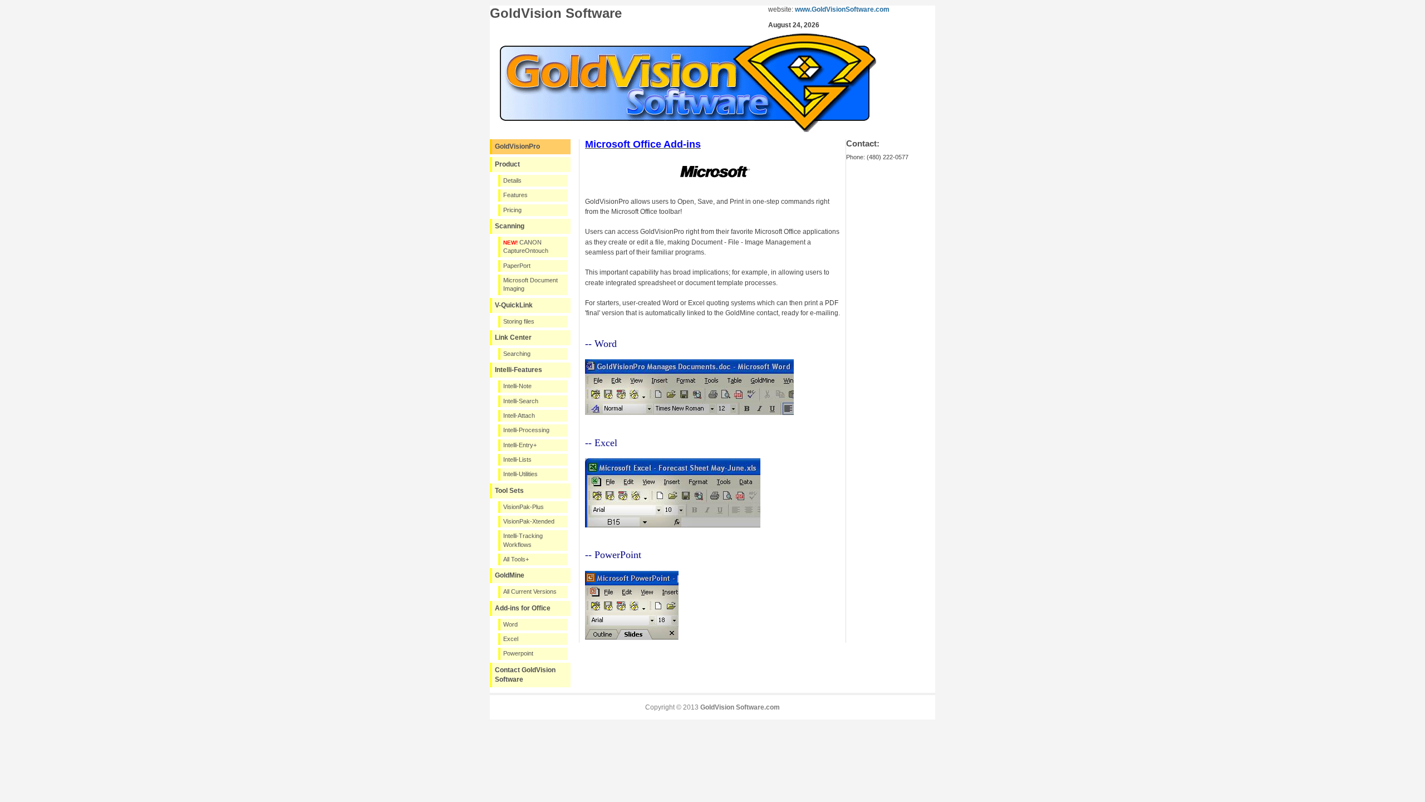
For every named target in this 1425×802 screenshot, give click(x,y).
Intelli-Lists (517, 459)
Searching (516, 353)
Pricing (512, 210)
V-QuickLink (514, 305)
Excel (510, 638)
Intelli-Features (518, 370)
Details (512, 180)
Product (507, 164)
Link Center (513, 337)
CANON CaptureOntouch (525, 246)
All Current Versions (530, 591)
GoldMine (509, 575)
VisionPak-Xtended (528, 521)
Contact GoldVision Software (525, 674)
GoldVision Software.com (740, 707)
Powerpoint (518, 653)
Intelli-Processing (526, 430)
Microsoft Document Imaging (530, 284)
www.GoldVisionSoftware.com (842, 9)
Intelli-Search (520, 401)
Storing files (518, 321)
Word (510, 624)
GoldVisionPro (517, 146)
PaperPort (516, 265)
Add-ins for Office (523, 608)
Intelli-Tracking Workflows (523, 539)
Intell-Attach (519, 415)
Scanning (509, 226)
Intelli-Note (517, 386)
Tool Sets (509, 491)
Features (515, 195)
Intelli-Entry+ (520, 445)
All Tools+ (516, 559)
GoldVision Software (556, 13)
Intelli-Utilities (520, 474)
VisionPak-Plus (523, 506)
